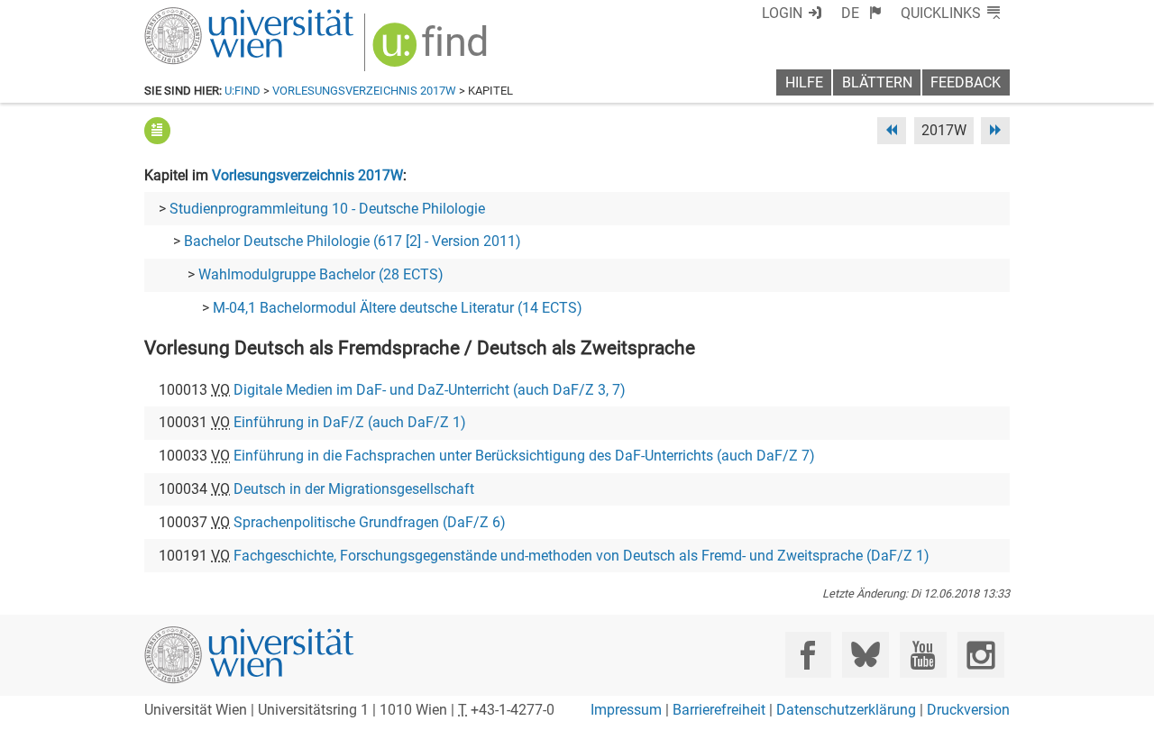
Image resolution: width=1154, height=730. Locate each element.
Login (782, 13)
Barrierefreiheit (719, 709)
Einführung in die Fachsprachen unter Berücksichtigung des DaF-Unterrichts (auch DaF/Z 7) (524, 455)
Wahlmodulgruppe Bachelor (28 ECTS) (321, 274)
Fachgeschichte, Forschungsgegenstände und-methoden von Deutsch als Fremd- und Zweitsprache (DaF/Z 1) (582, 555)
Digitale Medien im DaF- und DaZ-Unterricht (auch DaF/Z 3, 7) (430, 389)
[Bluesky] (865, 655)
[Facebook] (808, 655)
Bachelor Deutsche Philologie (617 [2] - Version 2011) (352, 241)
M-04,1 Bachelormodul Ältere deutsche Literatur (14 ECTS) (397, 307)
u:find (242, 90)
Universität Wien (206, 15)
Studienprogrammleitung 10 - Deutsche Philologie (327, 208)
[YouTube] (923, 655)
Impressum (626, 709)
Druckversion (968, 709)
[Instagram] (980, 655)
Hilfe (804, 82)
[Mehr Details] (157, 130)
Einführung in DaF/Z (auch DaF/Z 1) (350, 422)
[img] (432, 50)
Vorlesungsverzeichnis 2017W (364, 90)
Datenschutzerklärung (846, 709)
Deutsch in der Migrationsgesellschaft (354, 488)
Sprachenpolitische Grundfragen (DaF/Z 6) (370, 522)
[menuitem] (861, 13)
